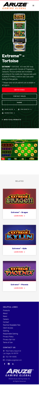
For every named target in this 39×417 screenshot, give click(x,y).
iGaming (6, 331)
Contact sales (19, 96)
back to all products (12, 119)
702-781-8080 (11, 357)
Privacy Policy (8, 337)
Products (6, 310)
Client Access (8, 328)
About (5, 313)
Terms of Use (8, 342)
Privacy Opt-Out (9, 340)
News (5, 316)
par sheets (25, 109)
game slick (9, 109)
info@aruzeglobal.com (14, 360)
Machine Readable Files (11, 325)
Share (19, 102)
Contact (6, 322)
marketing (9, 113)
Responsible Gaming (10, 334)
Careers (6, 319)
